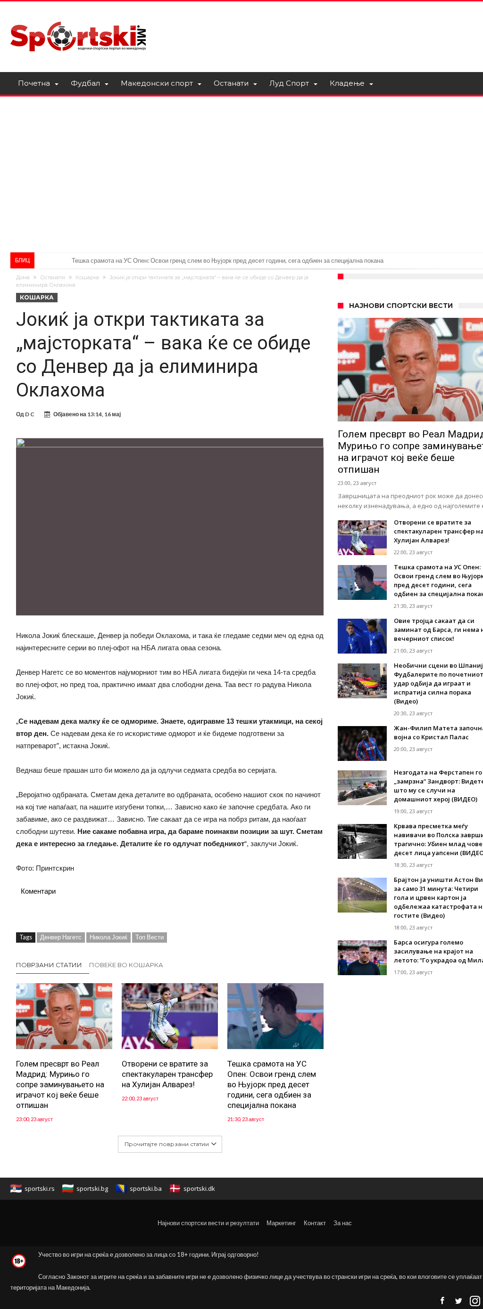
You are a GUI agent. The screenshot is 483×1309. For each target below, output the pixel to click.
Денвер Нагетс (61, 937)
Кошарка (87, 277)
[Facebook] (442, 1301)
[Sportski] (78, 15)
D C (29, 414)
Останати (52, 277)
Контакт (315, 1223)
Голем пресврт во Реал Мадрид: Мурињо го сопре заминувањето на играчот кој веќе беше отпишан (60, 1084)
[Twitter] (458, 1301)
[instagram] (475, 1301)
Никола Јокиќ (108, 937)
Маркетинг (281, 1223)
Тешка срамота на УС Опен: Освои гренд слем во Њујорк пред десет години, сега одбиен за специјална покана (271, 1084)
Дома (23, 277)
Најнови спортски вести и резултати (208, 1223)
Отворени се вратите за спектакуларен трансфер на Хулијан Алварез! (167, 1074)
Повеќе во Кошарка (126, 965)
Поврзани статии (49, 965)
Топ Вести (149, 937)
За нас (342, 1223)
